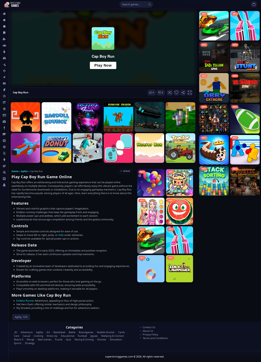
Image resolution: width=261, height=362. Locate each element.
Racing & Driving (84, 339)
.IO (10, 77)
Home (11, 13)
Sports (11, 178)
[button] (170, 92)
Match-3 (18, 339)
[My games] (254, 4)
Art (10, 89)
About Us (148, 331)
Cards (11, 115)
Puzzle (11, 39)
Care (10, 121)
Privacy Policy (150, 334)
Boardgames (86, 332)
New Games (45, 339)
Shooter (101, 339)
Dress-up (52, 336)
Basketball (59, 332)
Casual (11, 32)
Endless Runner (25, 300)
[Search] (149, 4)
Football (82, 336)
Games (15, 171)
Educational (67, 336)
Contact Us (149, 327)
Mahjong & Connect (112, 336)
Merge (30, 339)
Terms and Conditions (155, 338)
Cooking (38, 336)
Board (11, 102)
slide (61, 235)
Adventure (27, 332)
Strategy (30, 343)
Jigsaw (11, 146)
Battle (11, 64)
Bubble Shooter (106, 332)
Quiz (10, 165)
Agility (11, 83)
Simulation (116, 339)
